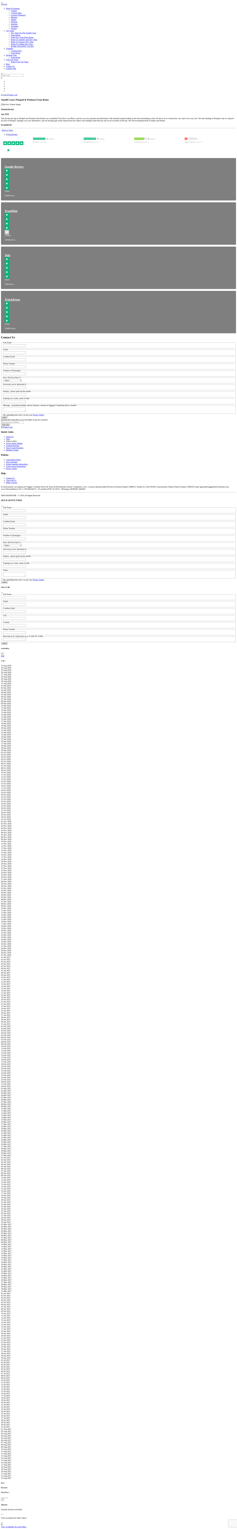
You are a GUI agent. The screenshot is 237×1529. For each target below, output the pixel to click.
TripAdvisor (12, 299)
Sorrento (14, 24)
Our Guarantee (12, 462)
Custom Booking (12, 446)
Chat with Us (11, 480)
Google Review (14, 166)
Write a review (11, 483)
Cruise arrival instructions (16, 466)
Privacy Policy (38, 415)
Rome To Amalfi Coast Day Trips (24, 40)
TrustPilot (11, 211)
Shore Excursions (13, 8)
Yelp (7, 255)
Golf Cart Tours (12, 60)
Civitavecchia (16, 13)
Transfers (9, 48)
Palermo (14, 22)
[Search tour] (2, 73)
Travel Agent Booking (14, 448)
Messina (14, 17)
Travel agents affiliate (14, 443)
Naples (13, 20)
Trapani (14, 28)
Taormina (14, 26)
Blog (8, 64)
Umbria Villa (11, 69)
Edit (2, 656)
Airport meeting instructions (17, 464)
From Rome (15, 35)
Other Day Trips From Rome (22, 37)
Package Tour (11, 55)
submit (4, 417)
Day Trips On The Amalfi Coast (23, 33)
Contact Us (10, 66)
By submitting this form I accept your (23, 415)
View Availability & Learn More (13, 1527)
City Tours (10, 31)
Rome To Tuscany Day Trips (22, 42)
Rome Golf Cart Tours (19, 62)
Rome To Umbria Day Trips (22, 44)
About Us (10, 437)
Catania (14, 11)
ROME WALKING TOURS (22, 46)
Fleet (8, 439)
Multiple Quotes (12, 450)
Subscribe (5, 425)
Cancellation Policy (13, 460)
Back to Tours (7, 130)
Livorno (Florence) (18, 15)
